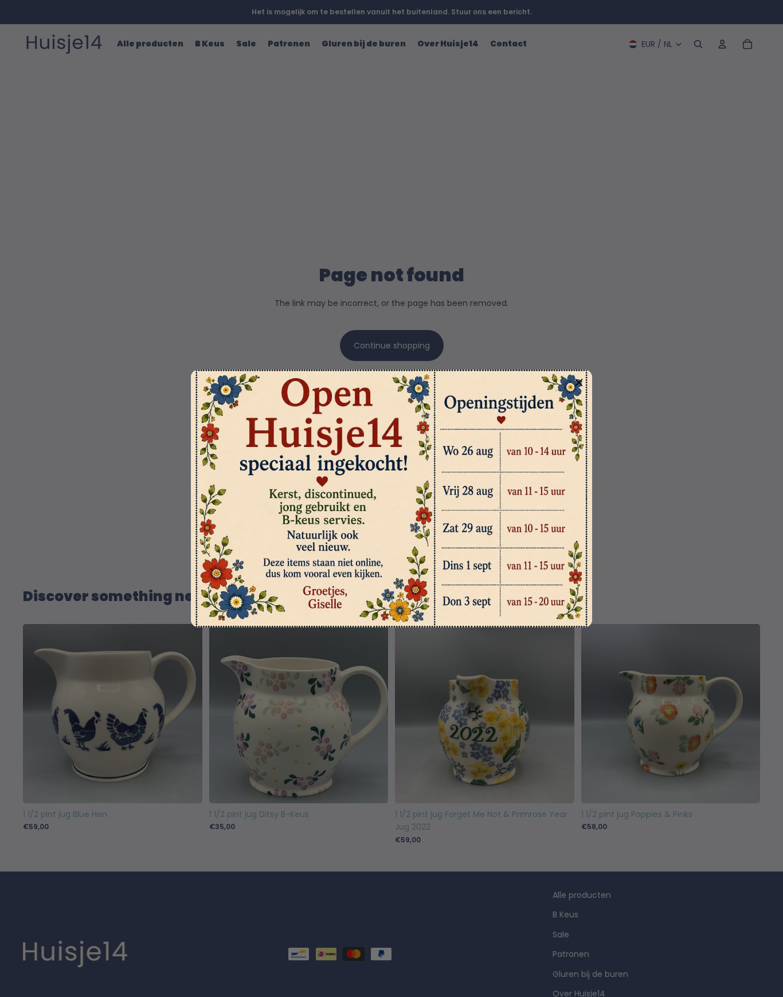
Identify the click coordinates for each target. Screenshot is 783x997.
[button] (579, 382)
